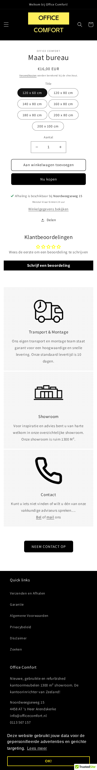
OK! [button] (48, 761)
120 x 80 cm (63, 92)
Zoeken (16, 649)
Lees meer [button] (37, 748)
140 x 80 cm (32, 104)
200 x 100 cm (48, 126)
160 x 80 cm (63, 104)
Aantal (48, 137)
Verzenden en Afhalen (27, 593)
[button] (6, 24)
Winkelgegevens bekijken (48, 209)
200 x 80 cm (63, 115)
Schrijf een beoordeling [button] (48, 265)
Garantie (17, 604)
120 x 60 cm (32, 92)
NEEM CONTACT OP (49, 546)
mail (50, 517)
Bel (39, 517)
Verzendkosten (28, 75)
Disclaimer (18, 638)
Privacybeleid (20, 627)
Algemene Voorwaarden (29, 615)
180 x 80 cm (32, 115)
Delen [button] (51, 220)
